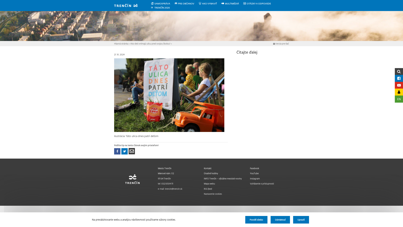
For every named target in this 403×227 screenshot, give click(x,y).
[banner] (127, 6)
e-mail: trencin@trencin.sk (170, 188)
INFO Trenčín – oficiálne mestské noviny (223, 178)
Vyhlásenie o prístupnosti (262, 183)
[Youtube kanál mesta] (399, 85)
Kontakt (207, 168)
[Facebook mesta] (399, 78)
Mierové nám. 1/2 (166, 173)
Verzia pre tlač (282, 43)
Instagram (255, 178)
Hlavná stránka (121, 43)
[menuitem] (162, 3)
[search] (399, 71)
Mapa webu (209, 183)
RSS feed (208, 188)
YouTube (254, 173)
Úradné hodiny (211, 173)
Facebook (254, 168)
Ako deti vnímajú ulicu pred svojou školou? (150, 43)
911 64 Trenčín (164, 178)
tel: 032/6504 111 (165, 183)
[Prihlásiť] (399, 92)
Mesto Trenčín (164, 168)
